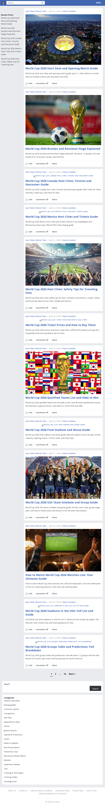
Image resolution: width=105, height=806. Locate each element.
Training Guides (10, 777)
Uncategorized (10, 781)
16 (65, 674)
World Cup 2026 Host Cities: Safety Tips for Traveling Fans (10, 62)
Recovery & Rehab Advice (15, 756)
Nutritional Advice (12, 747)
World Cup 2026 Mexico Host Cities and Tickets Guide (11, 51)
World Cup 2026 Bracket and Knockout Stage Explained (10, 31)
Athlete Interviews (12, 701)
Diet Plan (8, 718)
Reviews (7, 760)
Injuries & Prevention (13, 735)
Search (7, 684)
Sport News (55, 802)
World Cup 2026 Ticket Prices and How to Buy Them (60, 325)
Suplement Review (12, 764)
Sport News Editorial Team (35, 11)
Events (7, 726)
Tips (6, 769)
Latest (6, 739)
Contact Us (23, 791)
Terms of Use (91, 791)
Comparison (9, 713)
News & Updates (69, 11)
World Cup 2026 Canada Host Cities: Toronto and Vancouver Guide (11, 41)
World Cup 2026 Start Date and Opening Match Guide (10, 21)
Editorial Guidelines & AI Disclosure (52, 794)
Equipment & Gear (12, 722)
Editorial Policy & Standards (41, 791)
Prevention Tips (11, 752)
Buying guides (10, 705)
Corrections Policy (62, 791)
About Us (12, 791)
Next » (72, 674)
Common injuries (11, 709)
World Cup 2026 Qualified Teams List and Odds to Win (61, 397)
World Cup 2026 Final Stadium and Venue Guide (57, 429)
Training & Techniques (13, 773)
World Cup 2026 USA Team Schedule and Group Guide (61, 502)
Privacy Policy (77, 791)
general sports (10, 730)
